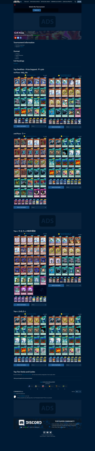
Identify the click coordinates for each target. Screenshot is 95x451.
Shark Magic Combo (31, 75)
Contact (48, 436)
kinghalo (22, 46)
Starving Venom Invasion (31, 136)
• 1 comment (43, 35)
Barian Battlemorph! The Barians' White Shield (65, 75)
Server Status (52, 436)
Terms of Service (43, 436)
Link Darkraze (66, 136)
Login (41, 382)
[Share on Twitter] (18, 38)
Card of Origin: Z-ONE (31, 313)
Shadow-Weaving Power (31, 233)
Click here (16, 63)
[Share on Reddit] (15, 38)
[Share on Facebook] (21, 38)
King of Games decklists (27, 374)
